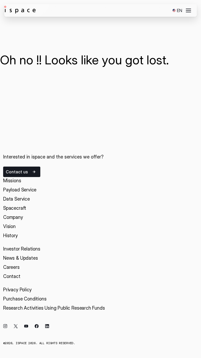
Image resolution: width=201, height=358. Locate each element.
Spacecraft (14, 208)
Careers (11, 267)
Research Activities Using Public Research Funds (54, 308)
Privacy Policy (17, 289)
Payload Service (19, 189)
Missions (12, 180)
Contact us (17, 171)
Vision (9, 226)
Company (13, 217)
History (10, 235)
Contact (11, 276)
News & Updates (20, 258)
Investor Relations (21, 249)
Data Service (16, 199)
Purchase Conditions (25, 299)
